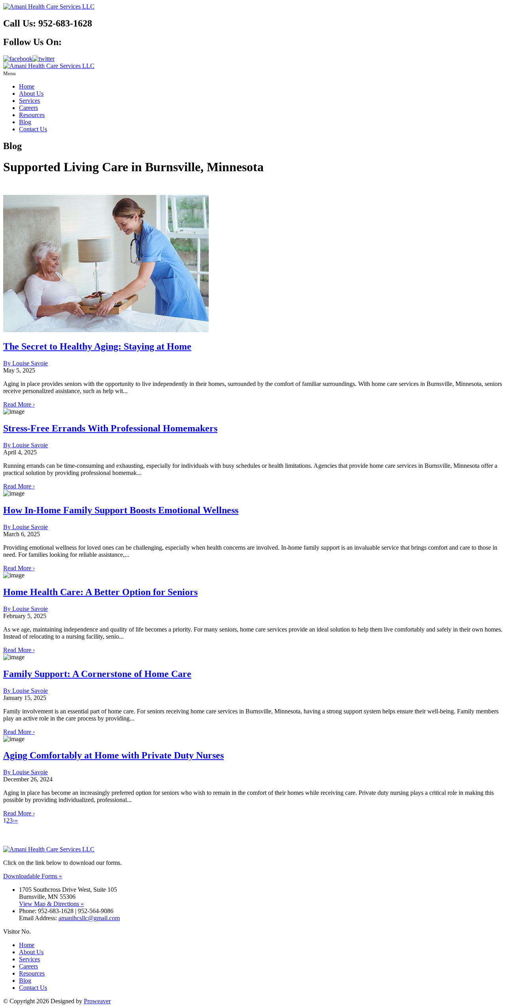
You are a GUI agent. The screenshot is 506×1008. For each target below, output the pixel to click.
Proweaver (97, 1001)
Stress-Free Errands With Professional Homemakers (110, 428)
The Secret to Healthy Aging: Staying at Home (97, 346)
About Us (31, 93)
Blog (25, 122)
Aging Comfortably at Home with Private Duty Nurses (113, 755)
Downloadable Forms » (32, 876)
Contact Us (33, 129)
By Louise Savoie (25, 363)
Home (26, 86)
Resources (32, 115)
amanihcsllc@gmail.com (89, 918)
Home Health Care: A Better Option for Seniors (100, 592)
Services (29, 100)
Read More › (19, 404)
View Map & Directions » (51, 903)
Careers (28, 107)
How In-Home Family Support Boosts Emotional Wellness (120, 510)
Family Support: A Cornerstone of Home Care (97, 674)
